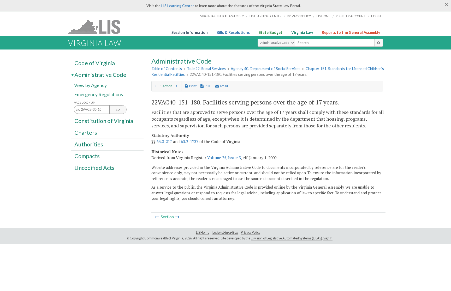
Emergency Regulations (98, 94)
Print (192, 86)
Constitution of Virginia (103, 120)
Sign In (328, 238)
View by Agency (90, 85)
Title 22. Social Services (206, 68)
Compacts (87, 156)
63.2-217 (164, 141)
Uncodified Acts (94, 167)
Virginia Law (302, 32)
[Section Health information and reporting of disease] (175, 86)
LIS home (323, 16)
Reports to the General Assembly (351, 32)
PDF (207, 86)
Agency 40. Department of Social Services (265, 68)
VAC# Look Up (84, 102)
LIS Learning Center (177, 5)
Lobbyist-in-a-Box (225, 232)
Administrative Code (100, 74)
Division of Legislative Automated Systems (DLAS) (286, 238)
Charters (85, 132)
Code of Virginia (94, 62)
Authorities (88, 144)
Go (118, 110)
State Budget (270, 32)
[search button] (378, 43)
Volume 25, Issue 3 (224, 157)
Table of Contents (166, 68)
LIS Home (202, 232)
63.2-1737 (189, 141)
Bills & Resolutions (233, 32)
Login (376, 16)
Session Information (189, 32)
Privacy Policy (299, 16)
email (223, 86)
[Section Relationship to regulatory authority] (157, 86)
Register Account (351, 16)
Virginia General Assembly (222, 16)
